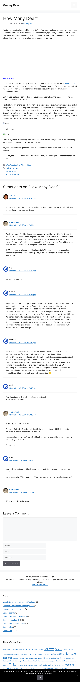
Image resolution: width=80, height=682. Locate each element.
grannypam (14, 222)
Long (26, 658)
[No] (77, 675)
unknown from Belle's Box (43, 665)
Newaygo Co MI (22, 661)
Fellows (49, 649)
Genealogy (6, 654)
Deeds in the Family (11, 620)
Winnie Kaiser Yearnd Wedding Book (18, 606)
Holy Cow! (10, 168)
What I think (26, 165)
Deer (17, 168)
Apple (12, 195)
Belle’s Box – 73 (12, 174)
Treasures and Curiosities (13, 609)
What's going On (13, 165)
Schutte (58, 661)
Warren (56, 665)
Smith (64, 661)
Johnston (41, 654)
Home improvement (31, 654)
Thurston (5, 665)
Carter (30, 649)
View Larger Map (8, 78)
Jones (47, 654)
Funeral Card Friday (68, 649)
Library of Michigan (18, 658)
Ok (40, 677)
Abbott (5, 649)
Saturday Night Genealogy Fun (47, 661)
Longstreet (33, 658)
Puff (37, 661)
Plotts (34, 661)
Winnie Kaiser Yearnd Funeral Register (19, 602)
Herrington (13, 654)
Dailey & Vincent (38, 649)
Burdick (23, 649)
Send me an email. (40, 585)
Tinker (13, 664)
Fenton (58, 649)
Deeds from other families (14, 624)
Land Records (9, 613)
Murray (13, 661)
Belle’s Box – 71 (12, 171)
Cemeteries (8, 627)
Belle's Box (7, 631)
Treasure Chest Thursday (25, 665)
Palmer (30, 661)
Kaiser (53, 654)
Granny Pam (11, 5)
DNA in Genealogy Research (15, 616)
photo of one (70, 83)
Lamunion (63, 653)
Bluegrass (16, 649)
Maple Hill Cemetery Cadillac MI (49, 658)
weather (61, 665)
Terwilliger (73, 661)
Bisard (10, 649)
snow (67, 661)
